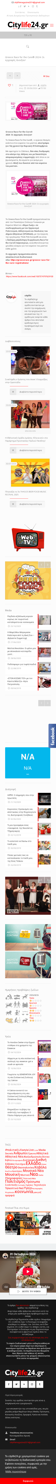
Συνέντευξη (11, 1185)
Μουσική (12, 1174)
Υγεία (31, 998)
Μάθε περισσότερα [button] (15, 1471)
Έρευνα (32, 1153)
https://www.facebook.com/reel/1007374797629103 (29, 276)
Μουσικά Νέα (33, 1171)
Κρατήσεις (17, 1171)
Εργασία (32, 1008)
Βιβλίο (8, 1160)
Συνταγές (21, 1185)
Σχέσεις (29, 1185)
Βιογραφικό (17, 1160)
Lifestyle (23, 1150)
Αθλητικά (42, 1153)
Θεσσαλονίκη (26, 1167)
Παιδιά (40, 1175)
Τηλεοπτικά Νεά (14, 1188)
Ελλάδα (33, 1163)
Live (31, 1149)
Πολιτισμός (15, 1181)
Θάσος (43, 1164)
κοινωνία (24, 1191)
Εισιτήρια (20, 1164)
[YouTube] (28, 6)
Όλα (47, 76)
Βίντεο (45, 1156)
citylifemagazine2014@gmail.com (29, 2)
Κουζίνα (8, 1171)
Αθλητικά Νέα (14, 1156)
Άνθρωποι (21, 1153)
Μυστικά (24, 1175)
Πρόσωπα (33, 1182)
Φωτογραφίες (37, 1189)
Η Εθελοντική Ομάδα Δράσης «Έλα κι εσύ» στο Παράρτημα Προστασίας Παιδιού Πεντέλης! (26, 439)
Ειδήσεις (10, 1164)
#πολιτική (11, 1149)
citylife (43, 85)
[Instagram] (33, 6)
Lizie (36, 1150)
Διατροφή (29, 1160)
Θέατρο (11, 1167)
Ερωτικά (33, 1003)
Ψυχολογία (9, 1192)
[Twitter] (24, 6)
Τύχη (31, 1018)
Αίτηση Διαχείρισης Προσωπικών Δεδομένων (28, 15)
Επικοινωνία (33, 12)
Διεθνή (41, 1160)
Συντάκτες (20, 12)
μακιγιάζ (37, 1192)
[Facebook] (20, 6)
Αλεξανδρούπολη (33, 1156)
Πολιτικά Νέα (29, 1178)
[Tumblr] (37, 6)
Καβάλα (40, 1167)
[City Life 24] (28, 25)
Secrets (9, 1153)
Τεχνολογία (40, 1185)
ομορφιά (9, 1195)
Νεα (34, 1174)
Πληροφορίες (14, 1178)
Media (42, 1150)
